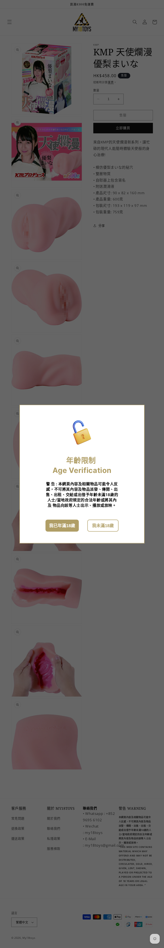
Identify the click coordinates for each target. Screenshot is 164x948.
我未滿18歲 (103, 525)
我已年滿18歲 (62, 525)
